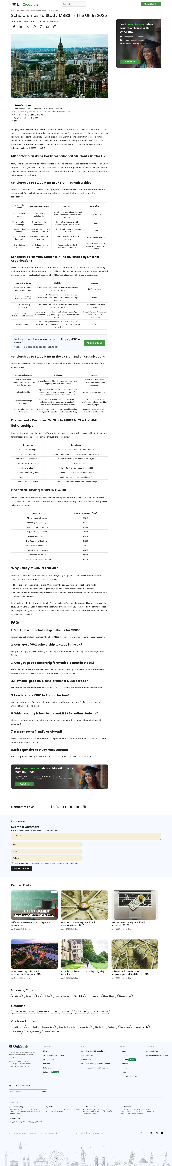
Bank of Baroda (141, 1027)
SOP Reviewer (86, 1059)
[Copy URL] (54, 27)
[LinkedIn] (156, 1133)
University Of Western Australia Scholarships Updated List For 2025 (130, 973)
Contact (125, 1055)
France (105, 1011)
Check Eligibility (151, 4)
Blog (12, 10)
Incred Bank (85, 1027)
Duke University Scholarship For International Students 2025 (27, 973)
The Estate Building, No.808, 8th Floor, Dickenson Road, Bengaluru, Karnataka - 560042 (25, 1122)
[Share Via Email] (48, 27)
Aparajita (18, 21)
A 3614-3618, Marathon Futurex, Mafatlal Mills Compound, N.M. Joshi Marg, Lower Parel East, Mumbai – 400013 (25, 1111)
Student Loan (108, 996)
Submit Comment (21, 868)
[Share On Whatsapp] (34, 27)
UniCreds (83, 607)
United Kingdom (19, 1011)
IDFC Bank (99, 1027)
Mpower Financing (51, 1032)
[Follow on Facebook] (51, 807)
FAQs (16, 121)
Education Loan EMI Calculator (93, 1051)
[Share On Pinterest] (41, 27)
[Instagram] (141, 1133)
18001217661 (153, 1051)
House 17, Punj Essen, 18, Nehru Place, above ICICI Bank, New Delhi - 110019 (63, 1110)
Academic (16, 996)
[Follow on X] (58, 807)
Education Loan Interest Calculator (95, 1068)
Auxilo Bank (125, 1027)
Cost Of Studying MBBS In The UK (28, 115)
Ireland (95, 1011)
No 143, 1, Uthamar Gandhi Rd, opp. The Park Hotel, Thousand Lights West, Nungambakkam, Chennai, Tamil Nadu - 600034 (137, 1111)
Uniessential (48, 1072)
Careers (125, 1059)
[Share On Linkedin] (21, 27)
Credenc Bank (48, 1027)
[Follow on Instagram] (84, 807)
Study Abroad (125, 996)
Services (46, 1064)
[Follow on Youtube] (71, 807)
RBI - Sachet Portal (129, 1076)
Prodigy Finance (32, 1032)
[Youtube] (162, 1133)
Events (124, 1068)
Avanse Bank (31, 1027)
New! (56, 1072)
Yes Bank (111, 1027)
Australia (43, 1011)
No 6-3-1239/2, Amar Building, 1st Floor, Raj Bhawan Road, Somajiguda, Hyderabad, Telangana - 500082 (98, 1111)
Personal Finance (62, 996)
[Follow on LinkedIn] (77, 807)
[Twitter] (151, 1133)
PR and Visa (79, 996)
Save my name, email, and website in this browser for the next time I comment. (45, 863)
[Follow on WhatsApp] (64, 807)
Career (29, 996)
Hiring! (132, 1060)
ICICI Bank (17, 1027)
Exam (38, 996)
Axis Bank (17, 1032)
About (124, 1051)
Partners (125, 1064)
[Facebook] (146, 1133)
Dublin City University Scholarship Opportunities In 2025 (78, 924)
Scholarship (20, 10)
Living (47, 996)
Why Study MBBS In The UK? (26, 118)
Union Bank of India (67, 1027)
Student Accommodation (53, 1055)
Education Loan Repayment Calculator (96, 1064)
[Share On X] (27, 27)
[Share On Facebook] (14, 27)
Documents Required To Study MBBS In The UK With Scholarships (42, 112)
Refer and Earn (49, 1068)
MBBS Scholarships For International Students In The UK (38, 109)
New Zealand (81, 1011)
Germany (55, 1011)
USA (32, 1011)
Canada (67, 1011)
